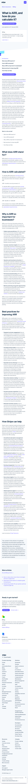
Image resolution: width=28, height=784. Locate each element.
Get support (5, 768)
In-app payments (19, 677)
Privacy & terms (5, 752)
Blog (3, 745)
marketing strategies (11, 397)
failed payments (8, 466)
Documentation (18, 725)
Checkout (4, 671)
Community (4, 746)
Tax (3, 704)
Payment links (5, 693)
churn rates (12, 248)
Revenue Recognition (7, 701)
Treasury (4, 708)
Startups (17, 664)
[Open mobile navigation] (25, 2)
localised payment (18, 494)
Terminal (4, 706)
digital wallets (10, 456)
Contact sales (14, 610)
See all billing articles (7, 572)
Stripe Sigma (5, 702)
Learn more (5, 40)
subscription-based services (10, 207)
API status (17, 728)
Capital (3, 669)
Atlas (3, 664)
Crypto (3, 677)
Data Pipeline (5, 679)
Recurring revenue (21, 81)
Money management (19, 680)
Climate (4, 673)
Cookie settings (5, 760)
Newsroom (17, 745)
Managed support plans (7, 769)
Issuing (3, 688)
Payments (4, 695)
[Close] (25, 777)
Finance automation (19, 673)
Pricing (3, 662)
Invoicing (4, 686)
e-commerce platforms (15, 518)
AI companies (18, 686)
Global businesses (19, 675)
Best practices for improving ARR (10, 68)
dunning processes (18, 466)
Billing (14, 7)
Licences (4, 757)
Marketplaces (18, 679)
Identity (4, 684)
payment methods (12, 454)
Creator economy (19, 688)
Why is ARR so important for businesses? (12, 65)
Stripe (14, 431)
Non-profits (17, 702)
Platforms (17, 682)
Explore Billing (5, 627)
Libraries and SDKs (19, 732)
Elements (4, 680)
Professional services (20, 704)
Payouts (4, 697)
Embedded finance (19, 671)
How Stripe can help (7, 70)
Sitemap (4, 759)
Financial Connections (7, 682)
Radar (3, 699)
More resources (6, 7)
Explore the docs (6, 643)
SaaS (16, 684)
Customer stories (6, 743)
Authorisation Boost (6, 666)
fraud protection (12, 504)
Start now (5, 610)
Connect (4, 675)
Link (3, 690)
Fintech (16, 690)
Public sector (18, 706)
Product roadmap (19, 741)
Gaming (16, 691)
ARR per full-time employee (13, 101)
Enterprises (17, 662)
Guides (3, 741)
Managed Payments (6, 691)
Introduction (5, 58)
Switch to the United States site (9, 780)
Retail (16, 707)
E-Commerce (18, 669)
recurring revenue (6, 123)
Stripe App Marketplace (20, 714)
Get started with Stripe (8, 23)
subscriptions (13, 189)
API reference (18, 726)
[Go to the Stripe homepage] (3, 655)
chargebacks (7, 506)
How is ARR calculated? (8, 63)
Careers (17, 743)
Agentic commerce (19, 666)
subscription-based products (9, 163)
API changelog (18, 730)
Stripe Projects (18, 734)
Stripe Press (18, 746)
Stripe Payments (14, 533)
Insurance (17, 697)
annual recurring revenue (15, 158)
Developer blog (18, 736)
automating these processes (16, 445)
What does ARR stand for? (8, 61)
